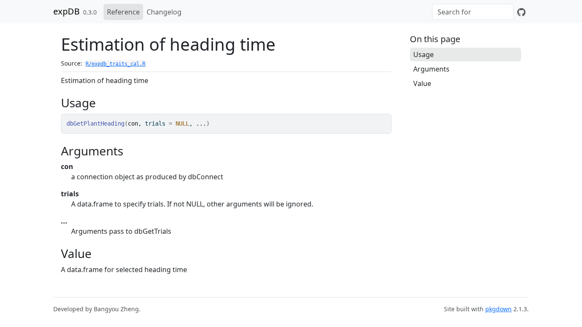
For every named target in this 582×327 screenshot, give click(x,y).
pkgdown (498, 309)
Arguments (431, 69)
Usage (423, 54)
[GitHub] (521, 12)
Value (422, 83)
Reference (123, 12)
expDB (66, 11)
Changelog (164, 12)
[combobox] (473, 12)
